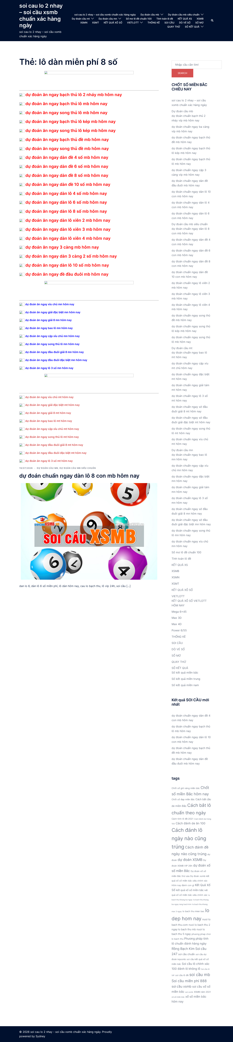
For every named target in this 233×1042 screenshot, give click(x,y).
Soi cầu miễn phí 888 (189, 981)
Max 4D (177, 624)
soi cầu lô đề (181, 975)
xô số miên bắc (178, 997)
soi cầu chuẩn (186, 954)
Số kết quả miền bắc (185, 672)
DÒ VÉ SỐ (185, 22)
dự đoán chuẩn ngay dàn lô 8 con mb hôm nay (79, 475)
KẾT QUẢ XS (185, 18)
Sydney (40, 1036)
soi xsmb (189, 992)
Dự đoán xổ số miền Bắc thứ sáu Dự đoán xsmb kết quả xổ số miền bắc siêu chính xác (190, 876)
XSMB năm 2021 (202, 992)
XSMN (83, 22)
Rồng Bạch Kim (183, 949)
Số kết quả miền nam (185, 685)
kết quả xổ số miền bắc (190, 890)
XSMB (200, 18)
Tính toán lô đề (164, 18)
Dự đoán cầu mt (81, 18)
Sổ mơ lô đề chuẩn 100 (139, 18)
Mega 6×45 (179, 611)
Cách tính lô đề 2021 (182, 819)
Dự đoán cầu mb (150, 14)
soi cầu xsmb (181, 986)
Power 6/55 (179, 630)
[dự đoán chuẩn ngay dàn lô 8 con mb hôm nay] (89, 531)
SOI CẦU (169, 22)
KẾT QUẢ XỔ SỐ (113, 22)
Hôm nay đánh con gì (183, 885)
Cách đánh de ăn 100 (190, 823)
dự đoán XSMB (190, 860)
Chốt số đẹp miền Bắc (183, 799)
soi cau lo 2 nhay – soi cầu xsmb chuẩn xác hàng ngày (41, 15)
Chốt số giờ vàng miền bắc (186, 788)
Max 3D (177, 617)
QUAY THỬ (173, 26)
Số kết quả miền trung (186, 678)
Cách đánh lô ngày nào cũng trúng (189, 838)
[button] (212, 20)
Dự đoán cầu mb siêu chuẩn (183, 14)
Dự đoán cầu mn (108, 18)
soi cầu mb (199, 974)
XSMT (95, 22)
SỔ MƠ (199, 22)
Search (182, 73)
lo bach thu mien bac (193, 911)
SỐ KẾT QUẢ (192, 26)
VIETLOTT (133, 22)
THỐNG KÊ (154, 22)
